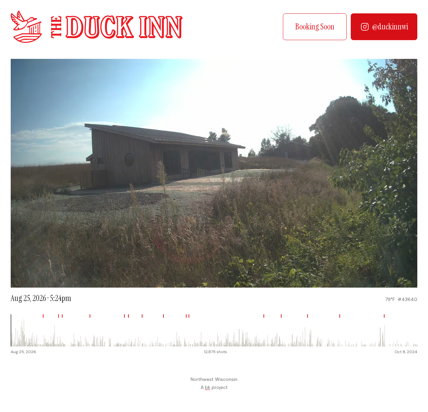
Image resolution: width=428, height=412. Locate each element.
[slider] (214, 330)
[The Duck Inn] (97, 27)
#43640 (407, 299)
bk (207, 387)
